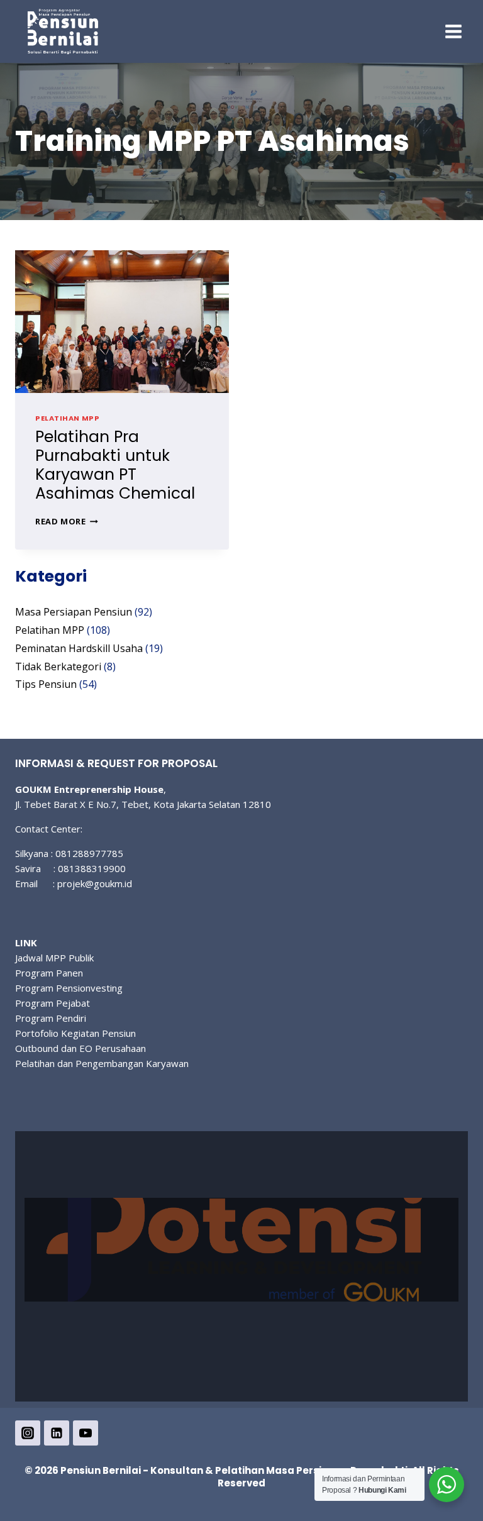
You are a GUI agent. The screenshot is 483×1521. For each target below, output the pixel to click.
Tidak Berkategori (58, 666)
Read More (66, 521)
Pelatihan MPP (67, 418)
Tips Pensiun (46, 684)
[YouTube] (85, 1433)
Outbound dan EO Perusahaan (80, 1048)
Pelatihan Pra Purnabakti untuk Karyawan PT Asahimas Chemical (115, 465)
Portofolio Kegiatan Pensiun (75, 1033)
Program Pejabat (52, 1003)
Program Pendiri (50, 1018)
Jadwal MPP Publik (54, 957)
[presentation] (122, 321)
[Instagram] (27, 1433)
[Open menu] (453, 31)
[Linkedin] (56, 1433)
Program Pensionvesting (69, 988)
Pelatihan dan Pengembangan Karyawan (102, 1063)
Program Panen (49, 972)
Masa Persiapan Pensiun (73, 612)
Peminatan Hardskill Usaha (79, 648)
